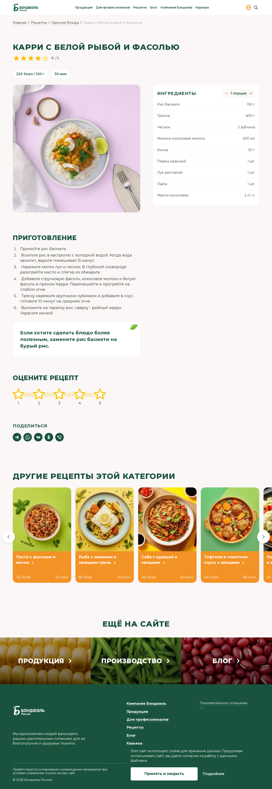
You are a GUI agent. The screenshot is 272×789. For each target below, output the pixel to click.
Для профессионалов (113, 7)
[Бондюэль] (29, 710)
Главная (20, 23)
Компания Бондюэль (176, 7)
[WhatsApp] (27, 437)
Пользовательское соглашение (224, 703)
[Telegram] (17, 437)
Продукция (84, 7)
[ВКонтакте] (38, 437)
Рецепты (140, 7)
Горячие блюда (65, 23)
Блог (153, 7)
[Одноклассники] (49, 437)
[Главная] (25, 7)
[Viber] (59, 437)
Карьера (202, 7)
